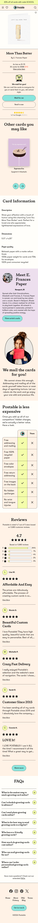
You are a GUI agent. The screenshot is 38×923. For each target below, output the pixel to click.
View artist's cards (12, 318)
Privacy (16, 900)
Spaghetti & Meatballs (19, 172)
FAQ (23, 898)
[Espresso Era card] (19, 152)
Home (7, 898)
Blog (23, 900)
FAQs (23, 878)
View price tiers (19, 69)
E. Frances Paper (20, 58)
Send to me (19, 104)
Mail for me (19, 98)
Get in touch (19, 908)
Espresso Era (19, 169)
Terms (30, 898)
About (15, 898)
